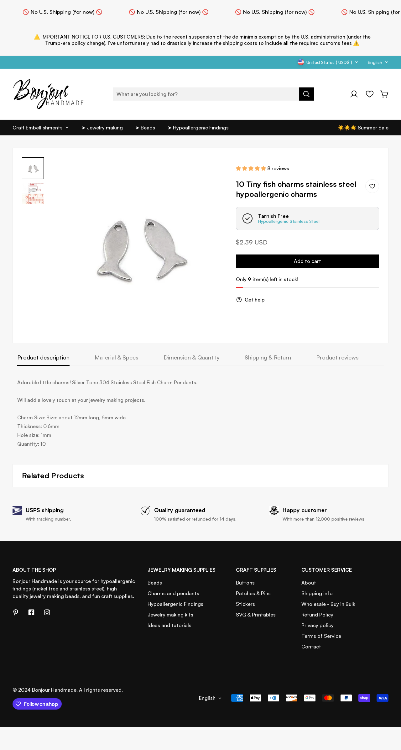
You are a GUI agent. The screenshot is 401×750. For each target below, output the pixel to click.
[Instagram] (47, 612)
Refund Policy (317, 614)
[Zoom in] (213, 170)
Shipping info (317, 593)
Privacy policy (317, 625)
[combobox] (213, 94)
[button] (384, 94)
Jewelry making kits (170, 614)
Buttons (245, 583)
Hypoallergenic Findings (175, 604)
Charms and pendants (173, 593)
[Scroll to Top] (389, 716)
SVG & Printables (256, 614)
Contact (311, 646)
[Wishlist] (369, 94)
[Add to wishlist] (372, 186)
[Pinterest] (16, 612)
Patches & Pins (253, 593)
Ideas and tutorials (169, 625)
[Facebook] (31, 612)
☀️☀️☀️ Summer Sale (363, 127)
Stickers (245, 604)
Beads (155, 583)
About (308, 583)
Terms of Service (321, 636)
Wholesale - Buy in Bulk (328, 604)
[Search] (306, 94)
